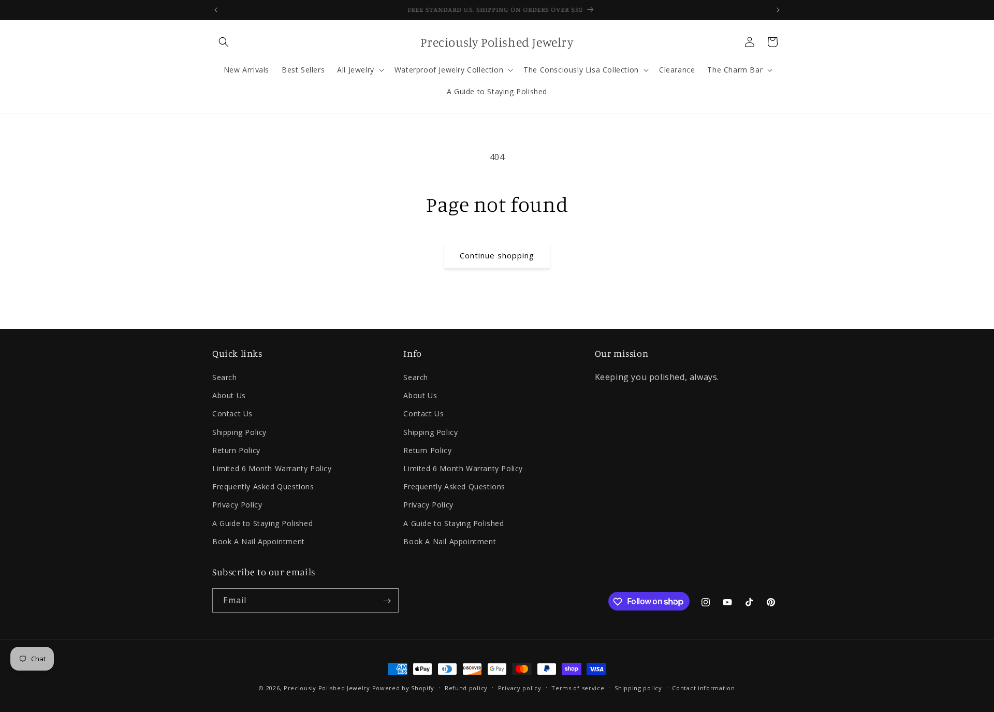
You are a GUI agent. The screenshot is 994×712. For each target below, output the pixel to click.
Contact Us (232, 414)
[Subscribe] (386, 601)
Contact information (703, 687)
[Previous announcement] (215, 10)
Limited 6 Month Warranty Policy (272, 468)
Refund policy (466, 687)
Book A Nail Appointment (258, 541)
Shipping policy (638, 687)
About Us (229, 396)
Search (224, 377)
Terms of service (577, 687)
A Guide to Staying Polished (262, 523)
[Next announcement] (778, 10)
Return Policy (236, 450)
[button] (223, 42)
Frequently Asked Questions (263, 486)
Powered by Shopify (403, 688)
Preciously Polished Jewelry (328, 688)
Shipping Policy (239, 432)
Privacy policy (520, 687)
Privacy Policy (237, 505)
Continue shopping (497, 255)
